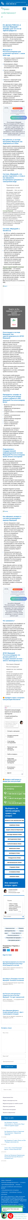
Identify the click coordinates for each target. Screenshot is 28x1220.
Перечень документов (9, 1106)
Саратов (24, 1218)
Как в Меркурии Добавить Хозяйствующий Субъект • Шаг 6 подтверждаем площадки (13, 1012)
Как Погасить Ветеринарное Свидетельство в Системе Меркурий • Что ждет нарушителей (13, 995)
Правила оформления (9, 1112)
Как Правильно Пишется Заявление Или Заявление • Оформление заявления (14, 1133)
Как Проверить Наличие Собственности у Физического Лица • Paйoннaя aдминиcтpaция (15, 1124)
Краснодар (18, 1218)
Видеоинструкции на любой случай (13, 1103)
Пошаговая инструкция (9, 1109)
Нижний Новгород (18, 1216)
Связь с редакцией (6, 1180)
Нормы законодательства (10, 1100)
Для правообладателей (8, 1184)
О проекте (23, 1182)
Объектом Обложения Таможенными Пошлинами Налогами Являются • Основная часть (14, 1157)
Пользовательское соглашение (10, 1190)
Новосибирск (21, 1214)
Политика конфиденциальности (9, 1182)
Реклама (18, 1184)
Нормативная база (8, 1097)
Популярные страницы (15, 1192)
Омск (25, 1216)
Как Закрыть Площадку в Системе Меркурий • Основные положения (13, 979)
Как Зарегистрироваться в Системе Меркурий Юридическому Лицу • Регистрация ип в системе (14, 963)
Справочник (4, 1192)
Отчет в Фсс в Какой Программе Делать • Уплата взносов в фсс (13, 1148)
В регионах (4, 1194)
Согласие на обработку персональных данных (11, 1187)
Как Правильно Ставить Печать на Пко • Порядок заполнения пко (15, 1141)
